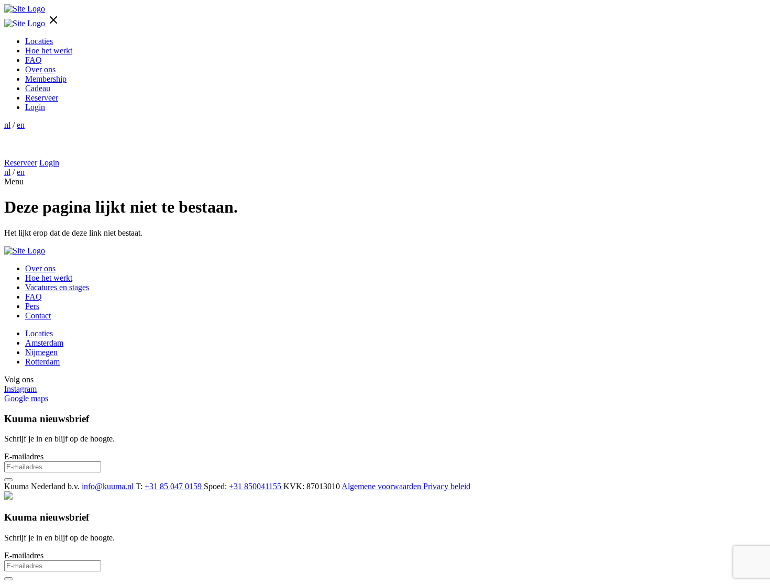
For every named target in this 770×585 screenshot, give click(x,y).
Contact (38, 315)
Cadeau (37, 88)
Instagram (20, 388)
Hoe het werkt (48, 50)
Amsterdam (44, 342)
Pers (32, 306)
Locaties (39, 41)
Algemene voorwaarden (382, 486)
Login (35, 107)
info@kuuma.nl (108, 486)
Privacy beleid (446, 486)
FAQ (33, 60)
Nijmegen (41, 352)
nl (7, 124)
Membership (46, 78)
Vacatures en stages (57, 287)
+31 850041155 (256, 486)
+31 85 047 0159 (174, 486)
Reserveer (41, 97)
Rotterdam (42, 361)
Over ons (40, 69)
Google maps (26, 398)
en (21, 124)
